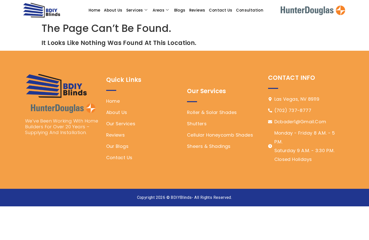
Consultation (249, 10)
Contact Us (220, 10)
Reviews (197, 10)
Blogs (180, 10)
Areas (158, 10)
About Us (113, 10)
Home (94, 10)
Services (134, 10)
